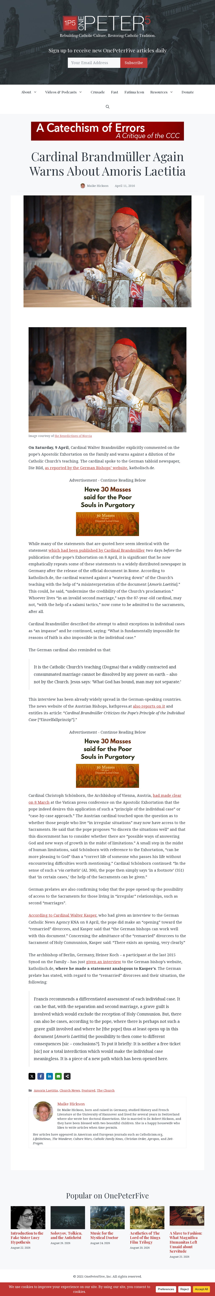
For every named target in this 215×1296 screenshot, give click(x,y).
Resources (159, 92)
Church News (70, 1090)
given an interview (103, 961)
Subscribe (134, 62)
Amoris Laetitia (46, 1090)
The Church (106, 1090)
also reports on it (149, 706)
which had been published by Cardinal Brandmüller (97, 550)
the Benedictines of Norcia (73, 436)
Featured (88, 1090)
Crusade (98, 92)
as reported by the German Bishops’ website (86, 467)
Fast (114, 92)
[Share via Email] (58, 1076)
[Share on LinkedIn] (49, 1076)
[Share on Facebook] (40, 1076)
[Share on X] (32, 1076)
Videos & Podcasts (61, 92)
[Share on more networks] (67, 1076)
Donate (188, 92)
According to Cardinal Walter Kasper (62, 915)
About (26, 92)
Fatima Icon (134, 92)
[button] (108, 106)
